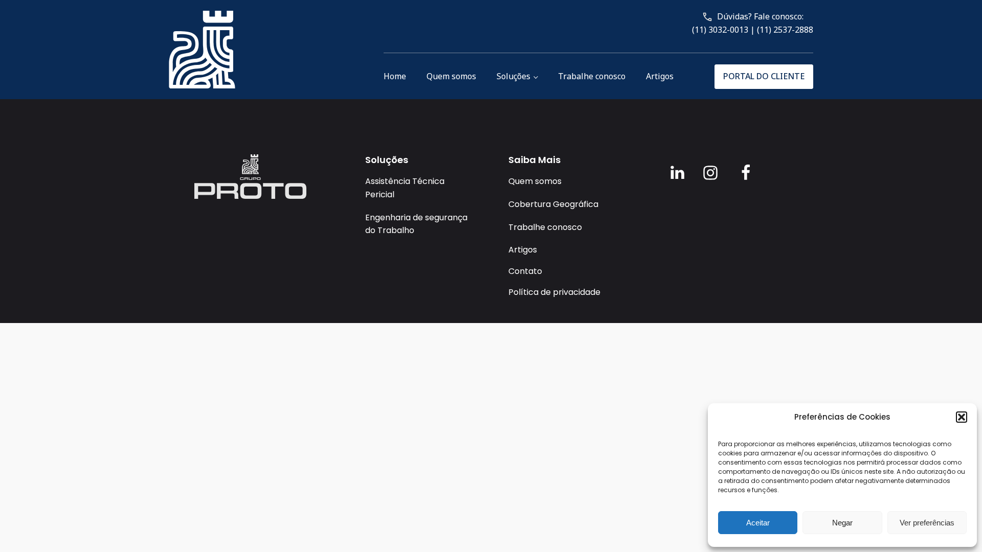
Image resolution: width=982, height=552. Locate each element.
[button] (961, 417)
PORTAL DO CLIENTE (764, 76)
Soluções (513, 76)
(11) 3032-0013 (720, 29)
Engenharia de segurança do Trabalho (416, 224)
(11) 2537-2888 (785, 29)
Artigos (660, 76)
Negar (842, 522)
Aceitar (758, 522)
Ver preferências (927, 522)
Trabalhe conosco (592, 76)
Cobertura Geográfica (553, 204)
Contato (525, 271)
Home (395, 76)
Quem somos (451, 76)
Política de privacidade (554, 292)
